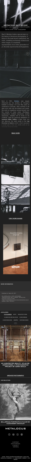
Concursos (23, 317)
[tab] (7, 314)
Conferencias (7, 320)
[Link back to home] (15, 429)
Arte (14, 314)
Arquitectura (22, 314)
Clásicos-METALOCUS (11, 317)
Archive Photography (15, 375)
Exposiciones (24, 320)
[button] (3, 350)
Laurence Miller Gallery (9, 119)
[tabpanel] (15, 351)
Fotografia (8, 314)
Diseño (16, 320)
